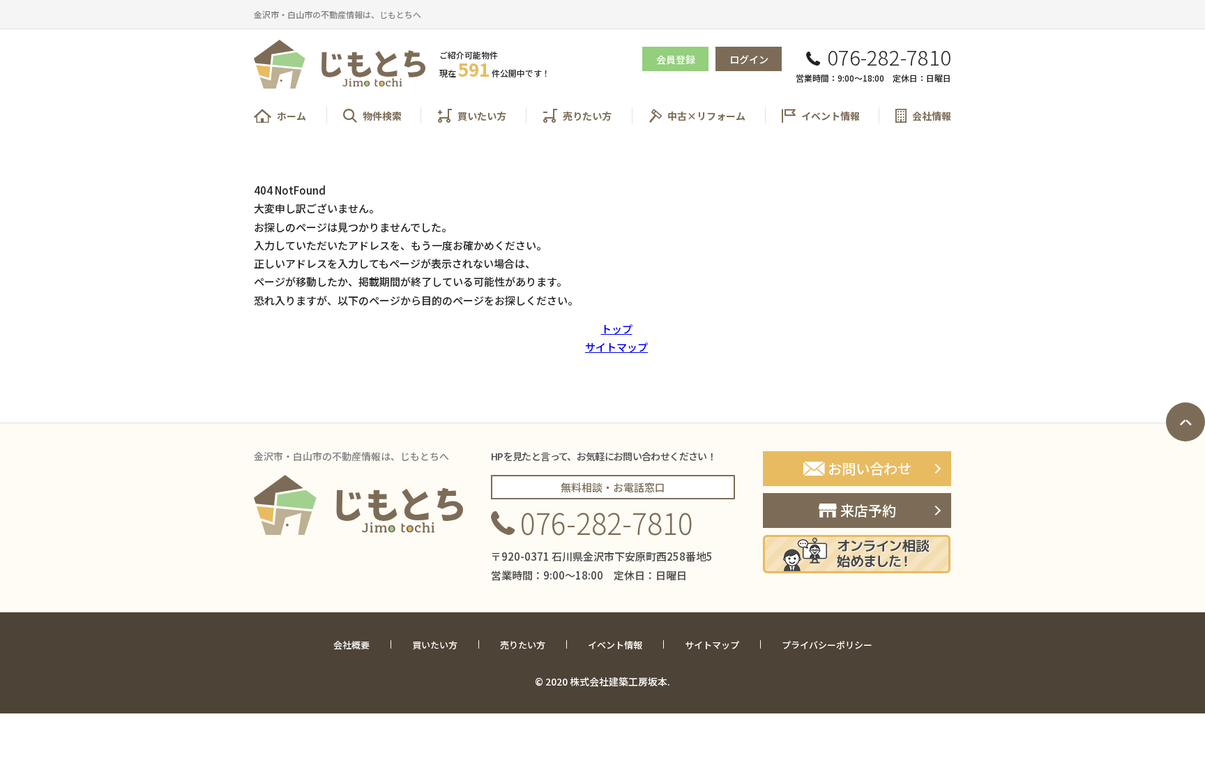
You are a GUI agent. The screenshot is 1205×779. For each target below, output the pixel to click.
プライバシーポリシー (827, 645)
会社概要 (351, 645)
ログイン (748, 59)
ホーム (291, 116)
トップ (616, 329)
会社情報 (931, 116)
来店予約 (868, 510)
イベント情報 (830, 116)
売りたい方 (587, 116)
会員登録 (675, 59)
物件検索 (382, 116)
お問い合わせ (869, 468)
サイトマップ (616, 347)
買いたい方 (481, 116)
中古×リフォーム (706, 116)
